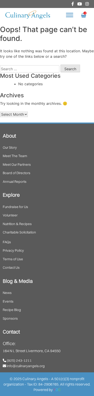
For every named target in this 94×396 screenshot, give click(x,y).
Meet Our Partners (17, 164)
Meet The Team (15, 156)
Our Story (10, 147)
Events (8, 301)
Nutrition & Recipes (17, 224)
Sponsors (10, 318)
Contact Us (11, 267)
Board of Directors (16, 173)
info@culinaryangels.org (25, 366)
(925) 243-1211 (19, 360)
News (7, 293)
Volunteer (10, 215)
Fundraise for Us (15, 207)
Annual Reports (14, 181)
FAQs (7, 242)
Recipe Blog (12, 310)
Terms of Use (13, 259)
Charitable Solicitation (19, 232)
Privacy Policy (13, 250)
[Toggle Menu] (69, 15)
